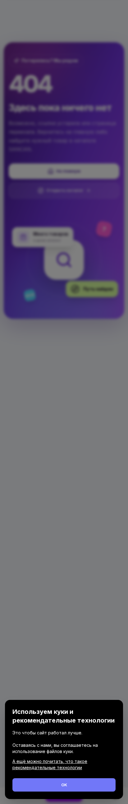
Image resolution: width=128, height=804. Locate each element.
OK (64, 784)
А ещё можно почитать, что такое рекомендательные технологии (49, 764)
